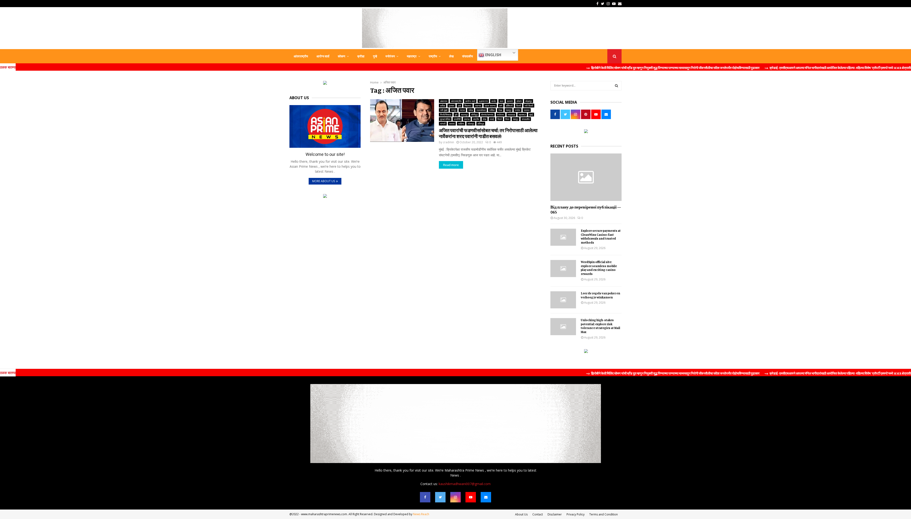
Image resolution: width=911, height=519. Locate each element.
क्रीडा (360, 56)
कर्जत (493, 101)
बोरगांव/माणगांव (487, 114)
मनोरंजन (390, 56)
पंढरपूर (508, 110)
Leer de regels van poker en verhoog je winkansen (600, 295)
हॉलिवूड (481, 123)
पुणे (456, 114)
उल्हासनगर (483, 101)
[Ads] (325, 83)
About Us (521, 514)
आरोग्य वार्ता (322, 56)
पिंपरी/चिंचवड (445, 114)
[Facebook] (425, 497)
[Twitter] (440, 497)
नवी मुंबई (443, 110)
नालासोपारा (481, 110)
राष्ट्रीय (433, 56)
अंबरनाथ (443, 101)
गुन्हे (375, 56)
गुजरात (451, 105)
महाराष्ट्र (412, 56)
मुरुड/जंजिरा (445, 119)
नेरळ (500, 110)
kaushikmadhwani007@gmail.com (465, 484)
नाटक (462, 110)
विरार (507, 119)
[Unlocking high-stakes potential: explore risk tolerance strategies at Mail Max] (563, 326)
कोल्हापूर (528, 101)
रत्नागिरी (457, 119)
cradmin (448, 142)
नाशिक (492, 110)
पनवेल (517, 110)
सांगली (443, 123)
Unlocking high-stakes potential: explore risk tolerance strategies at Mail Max (600, 326)
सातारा (452, 123)
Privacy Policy (576, 514)
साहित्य (461, 123)
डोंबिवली (509, 105)
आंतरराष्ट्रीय (301, 56)
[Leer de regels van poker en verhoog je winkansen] (563, 299)
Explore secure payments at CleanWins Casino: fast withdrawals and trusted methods (601, 236)
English (492, 54)
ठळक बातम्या (490, 105)
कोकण (341, 56)
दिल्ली (518, 105)
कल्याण (510, 101)
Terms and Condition (603, 514)
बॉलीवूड (474, 114)
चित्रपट (468, 105)
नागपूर (453, 110)
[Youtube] (470, 497)
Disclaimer (555, 514)
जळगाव (478, 105)
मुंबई (531, 114)
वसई (492, 119)
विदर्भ (499, 119)
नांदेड (470, 110)
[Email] (486, 497)
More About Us (323, 181)
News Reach (421, 514)
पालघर (527, 110)
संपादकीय (467, 56)
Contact (537, 514)
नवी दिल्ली (529, 105)
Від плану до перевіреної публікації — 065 (585, 209)
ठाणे (500, 105)
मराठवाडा (511, 114)
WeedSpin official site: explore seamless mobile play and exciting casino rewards (599, 268)
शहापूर (515, 119)
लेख (451, 56)
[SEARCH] (616, 85)
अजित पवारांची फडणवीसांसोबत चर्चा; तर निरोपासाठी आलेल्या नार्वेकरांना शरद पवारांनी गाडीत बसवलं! (488, 133)
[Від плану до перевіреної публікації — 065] (586, 177)
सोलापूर (471, 123)
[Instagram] (455, 497)
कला (501, 101)
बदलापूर (464, 114)
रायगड (466, 119)
